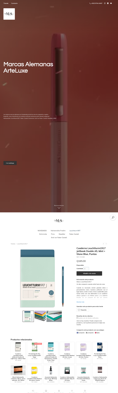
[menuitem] (103, 243)
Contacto (14, 3)
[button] (83, 310)
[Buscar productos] (113, 217)
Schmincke (43, 234)
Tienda (5, 3)
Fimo (53, 234)
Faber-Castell (74, 234)
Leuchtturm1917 (75, 231)
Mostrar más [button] (80, 302)
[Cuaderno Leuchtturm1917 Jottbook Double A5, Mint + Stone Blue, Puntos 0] (28, 316)
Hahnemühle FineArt (58, 231)
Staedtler (62, 234)
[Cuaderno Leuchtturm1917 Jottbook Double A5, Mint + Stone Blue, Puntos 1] (40, 316)
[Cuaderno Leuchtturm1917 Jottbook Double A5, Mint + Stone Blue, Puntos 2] (54, 316)
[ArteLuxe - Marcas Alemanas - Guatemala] (59, 221)
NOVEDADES (42, 231)
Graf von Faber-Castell (59, 238)
